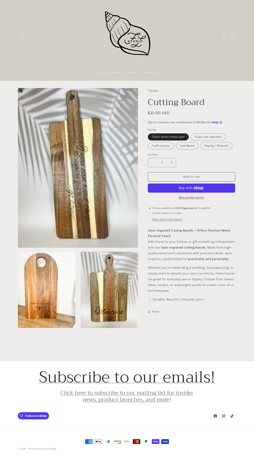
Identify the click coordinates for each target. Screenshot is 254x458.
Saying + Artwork (216, 145)
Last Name (187, 145)
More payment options (191, 197)
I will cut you (161, 145)
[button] (22, 35)
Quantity (153, 154)
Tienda (30, 449)
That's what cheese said (168, 137)
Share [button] (155, 311)
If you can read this (208, 137)
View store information (167, 219)
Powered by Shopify (46, 449)
